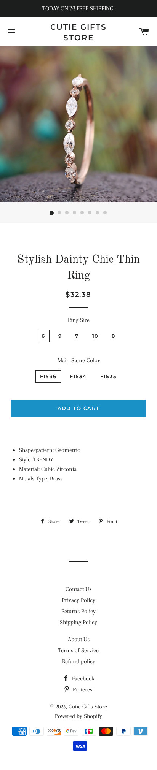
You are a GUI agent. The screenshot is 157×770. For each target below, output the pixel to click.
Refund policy (78, 661)
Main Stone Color (79, 360)
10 (95, 336)
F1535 (108, 376)
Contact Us (78, 589)
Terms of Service (78, 650)
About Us (79, 639)
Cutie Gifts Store (78, 32)
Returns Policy (78, 611)
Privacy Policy (78, 600)
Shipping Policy (78, 622)
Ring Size (79, 320)
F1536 (48, 376)
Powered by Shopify (78, 716)
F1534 (78, 376)
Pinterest (82, 689)
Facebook (82, 678)
